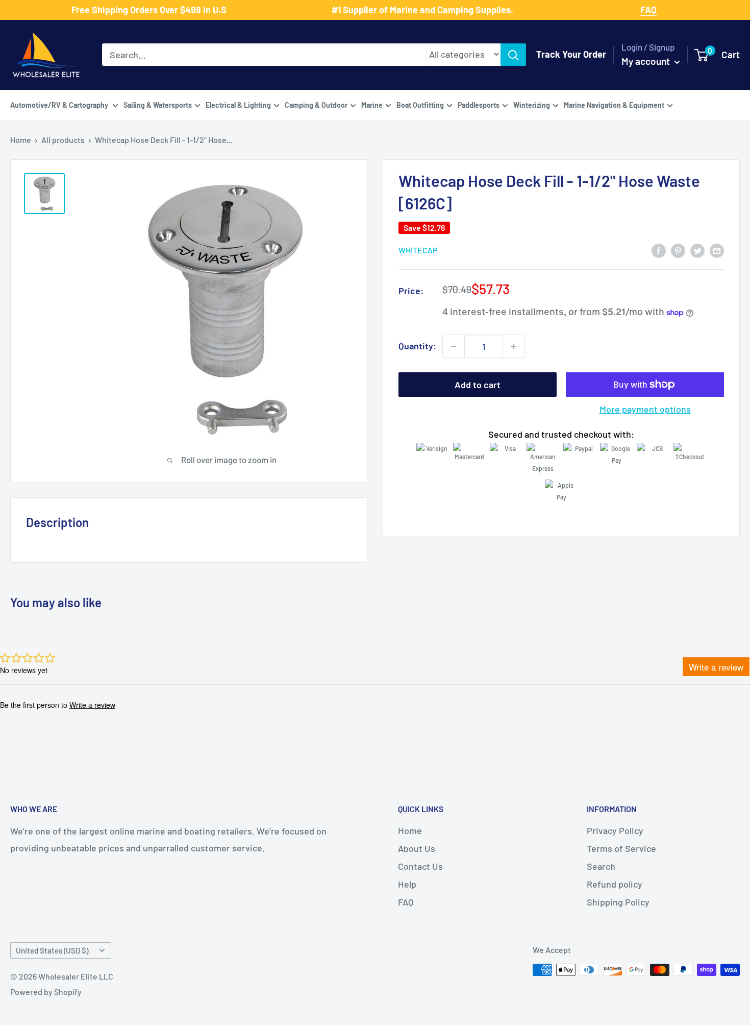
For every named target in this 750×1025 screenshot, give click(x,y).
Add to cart (478, 384)
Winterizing (531, 104)
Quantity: (417, 345)
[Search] (513, 54)
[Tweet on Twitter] (697, 249)
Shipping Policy (618, 902)
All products (63, 140)
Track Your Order (571, 54)
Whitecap (417, 250)
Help (407, 884)
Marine (372, 104)
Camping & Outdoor (316, 104)
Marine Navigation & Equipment (614, 104)
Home (20, 140)
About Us (416, 848)
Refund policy (614, 884)
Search (601, 866)
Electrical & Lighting (238, 104)
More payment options (645, 409)
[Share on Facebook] (659, 249)
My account (646, 61)
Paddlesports (478, 104)
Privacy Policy (615, 830)
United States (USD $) (52, 950)
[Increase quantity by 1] (513, 346)
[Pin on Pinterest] (678, 249)
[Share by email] (717, 249)
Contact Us (420, 866)
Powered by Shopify (46, 991)
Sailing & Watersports (157, 104)
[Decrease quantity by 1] (453, 346)
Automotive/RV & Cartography (60, 104)
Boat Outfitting (420, 104)
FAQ (405, 902)
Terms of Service (621, 848)
